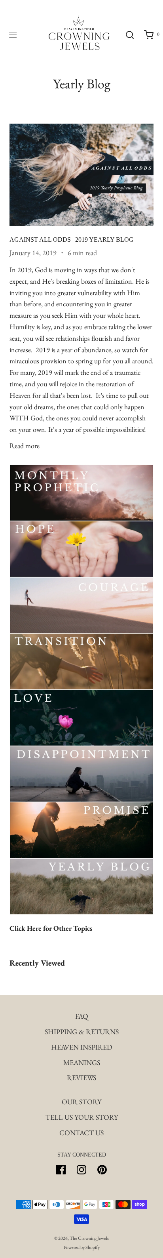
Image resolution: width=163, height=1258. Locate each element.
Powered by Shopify (82, 1247)
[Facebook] (60, 1169)
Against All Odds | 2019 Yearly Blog (71, 239)
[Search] (129, 34)
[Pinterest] (102, 1169)
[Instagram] (81, 1169)
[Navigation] (12, 34)
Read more (24, 445)
